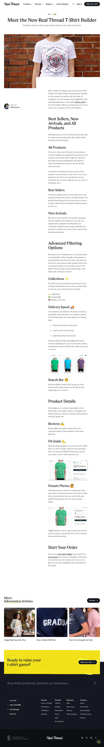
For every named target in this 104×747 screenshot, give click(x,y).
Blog (68, 703)
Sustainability (85, 710)
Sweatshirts (59, 710)
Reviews (69, 710)
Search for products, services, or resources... (38, 683)
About (82, 703)
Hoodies (57, 707)
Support (49, 4)
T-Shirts (57, 703)
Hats (56, 718)
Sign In (79, 4)
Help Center (71, 707)
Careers (82, 718)
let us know (52, 557)
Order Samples (62, 4)
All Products (59, 721)
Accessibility (24, 738)
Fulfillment (45, 710)
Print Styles (84, 707)
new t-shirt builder (65, 554)
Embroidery (45, 707)
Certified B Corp (85, 714)
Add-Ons (44, 714)
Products (26, 4)
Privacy (18, 738)
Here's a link (80, 102)
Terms (13, 738)
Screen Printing (46, 703)
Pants (57, 714)
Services (38, 4)
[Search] (73, 4)
